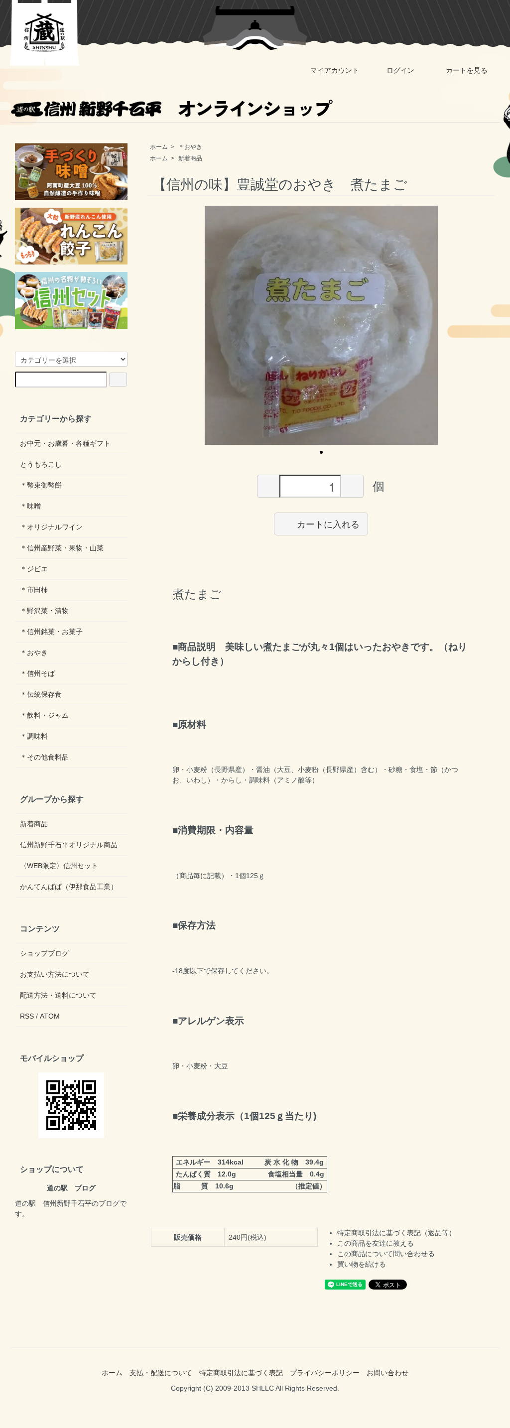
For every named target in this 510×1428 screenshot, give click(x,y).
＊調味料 (34, 736)
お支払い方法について (55, 974)
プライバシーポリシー (325, 1373)
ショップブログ (44, 953)
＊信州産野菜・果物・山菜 (62, 548)
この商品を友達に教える (375, 1243)
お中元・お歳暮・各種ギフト (65, 443)
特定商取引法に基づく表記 (241, 1373)
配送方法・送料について (58, 995)
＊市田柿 (34, 590)
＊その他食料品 (44, 757)
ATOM (50, 1016)
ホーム (159, 146)
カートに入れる (328, 523)
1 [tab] (321, 452)
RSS (27, 1016)
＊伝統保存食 (41, 694)
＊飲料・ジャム (44, 715)
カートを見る (467, 70)
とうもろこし (41, 464)
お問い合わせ (387, 1373)
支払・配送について (160, 1373)
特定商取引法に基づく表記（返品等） (396, 1233)
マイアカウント (334, 70)
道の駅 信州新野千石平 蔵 (45, 33)
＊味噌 (30, 506)
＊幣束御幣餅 (41, 485)
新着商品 (190, 158)
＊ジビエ (34, 569)
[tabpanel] (321, 325)
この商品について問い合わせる (386, 1254)
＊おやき (190, 146)
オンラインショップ (254, 108)
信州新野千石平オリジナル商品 (69, 845)
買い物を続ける (361, 1264)
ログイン (400, 70)
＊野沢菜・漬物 (44, 611)
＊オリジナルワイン (51, 527)
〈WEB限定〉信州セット (59, 866)
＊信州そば (37, 673)
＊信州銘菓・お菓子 (51, 632)
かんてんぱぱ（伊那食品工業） (69, 887)
